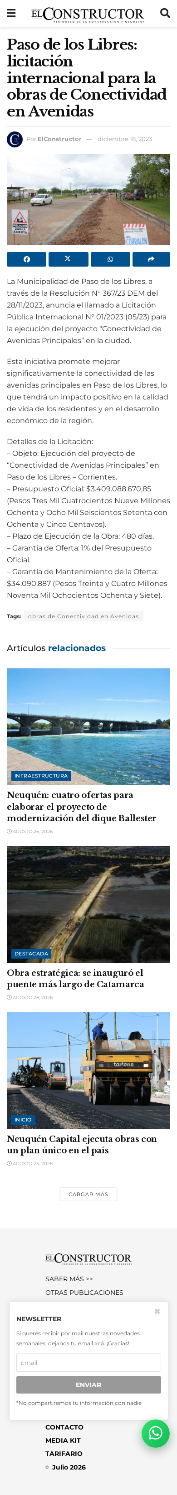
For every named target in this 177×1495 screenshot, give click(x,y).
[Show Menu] (11, 13)
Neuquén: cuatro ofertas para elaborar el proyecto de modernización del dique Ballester (82, 806)
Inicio (23, 1119)
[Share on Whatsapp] (110, 259)
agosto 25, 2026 (32, 1164)
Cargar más (88, 1194)
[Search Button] (165, 13)
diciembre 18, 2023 (125, 138)
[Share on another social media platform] (151, 259)
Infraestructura (41, 776)
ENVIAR (88, 1385)
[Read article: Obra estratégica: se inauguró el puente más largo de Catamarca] (88, 904)
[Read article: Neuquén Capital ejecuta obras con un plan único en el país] (88, 1070)
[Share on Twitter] (68, 259)
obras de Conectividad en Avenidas (83, 616)
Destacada (31, 953)
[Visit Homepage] (87, 14)
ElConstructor (60, 138)
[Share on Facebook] (26, 259)
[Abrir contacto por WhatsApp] (156, 1433)
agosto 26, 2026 (32, 831)
